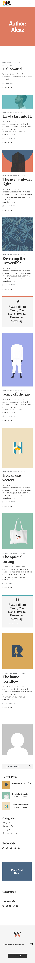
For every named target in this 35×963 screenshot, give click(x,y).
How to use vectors (11, 478)
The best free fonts (20, 804)
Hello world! (12, 69)
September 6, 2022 (10, 62)
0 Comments (10, 138)
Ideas (22, 112)
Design (5, 822)
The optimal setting (12, 559)
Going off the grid (16, 394)
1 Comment (9, 83)
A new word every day (21, 783)
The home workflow (10, 679)
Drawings (6, 826)
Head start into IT (17, 116)
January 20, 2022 (9, 112)
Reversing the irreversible (13, 261)
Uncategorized (9, 65)
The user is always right (17, 182)
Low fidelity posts (20, 794)
